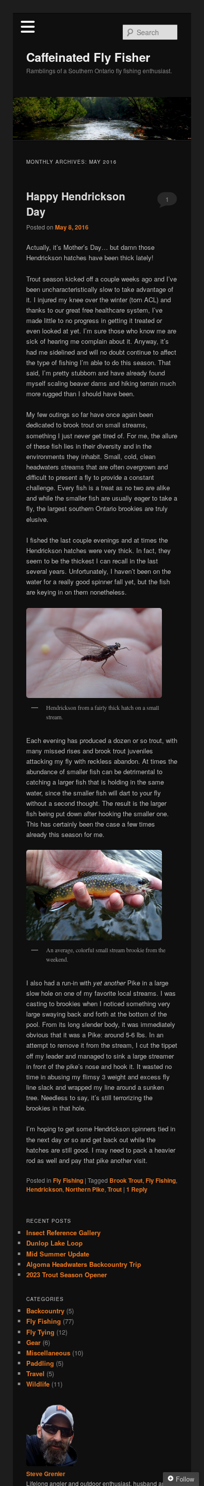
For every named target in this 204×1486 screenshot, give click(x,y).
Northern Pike (84, 1189)
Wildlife (38, 1384)
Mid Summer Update (57, 1253)
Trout (114, 1189)
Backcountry (45, 1310)
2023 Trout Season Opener (66, 1274)
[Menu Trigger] (27, 26)
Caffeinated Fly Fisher (88, 56)
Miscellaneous (48, 1352)
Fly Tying (40, 1332)
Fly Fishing (68, 1180)
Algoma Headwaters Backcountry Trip (83, 1264)
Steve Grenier (45, 1473)
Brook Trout (126, 1180)
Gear (33, 1342)
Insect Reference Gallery (63, 1232)
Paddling (40, 1363)
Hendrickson (44, 1189)
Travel (35, 1373)
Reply (137, 1189)
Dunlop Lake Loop (54, 1243)
